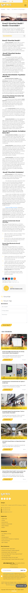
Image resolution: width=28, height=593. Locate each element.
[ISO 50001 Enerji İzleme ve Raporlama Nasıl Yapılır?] (14, 431)
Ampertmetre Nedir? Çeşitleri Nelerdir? (10, 550)
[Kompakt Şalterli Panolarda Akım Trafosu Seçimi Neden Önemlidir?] (14, 401)
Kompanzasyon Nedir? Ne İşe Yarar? (10, 557)
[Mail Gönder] (12, 1)
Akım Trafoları (5, 542)
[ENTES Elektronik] (6, 5)
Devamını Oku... (7, 359)
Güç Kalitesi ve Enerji (6, 533)
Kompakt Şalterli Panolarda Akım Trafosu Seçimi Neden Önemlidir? (13, 412)
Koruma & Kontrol (6, 540)
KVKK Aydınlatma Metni (8, 573)
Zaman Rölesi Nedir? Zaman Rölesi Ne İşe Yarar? (13, 559)
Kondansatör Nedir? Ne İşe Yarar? (9, 552)
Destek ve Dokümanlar (7, 524)
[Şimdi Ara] (9, 1)
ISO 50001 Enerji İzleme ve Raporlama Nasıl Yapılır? (13, 442)
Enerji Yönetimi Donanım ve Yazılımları (10, 539)
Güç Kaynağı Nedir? (6, 555)
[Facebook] (2, 499)
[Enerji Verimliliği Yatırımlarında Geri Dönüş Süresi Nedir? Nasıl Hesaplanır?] (14, 342)
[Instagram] (5, 499)
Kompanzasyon (5, 537)
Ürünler (3, 520)
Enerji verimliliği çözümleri (11, 207)
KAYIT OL (23, 570)
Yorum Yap (6, 325)
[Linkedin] (10, 499)
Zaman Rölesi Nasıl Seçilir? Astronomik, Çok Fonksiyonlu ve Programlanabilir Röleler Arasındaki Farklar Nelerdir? (13, 472)
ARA (26, 1)
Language (4, 1)
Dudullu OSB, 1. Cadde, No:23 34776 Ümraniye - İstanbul (13, 505)
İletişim (3, 527)
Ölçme (3, 535)
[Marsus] (14, 591)
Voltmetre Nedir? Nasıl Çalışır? (8, 548)
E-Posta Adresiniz (14, 567)
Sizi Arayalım (20, 585)
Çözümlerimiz (5, 522)
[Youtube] (7, 499)
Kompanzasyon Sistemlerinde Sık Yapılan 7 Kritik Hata (13, 382)
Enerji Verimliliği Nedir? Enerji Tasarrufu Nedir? (12, 554)
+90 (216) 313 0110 (6, 507)
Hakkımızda (4, 518)
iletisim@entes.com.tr (7, 512)
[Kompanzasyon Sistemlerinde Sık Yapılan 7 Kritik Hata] (14, 371)
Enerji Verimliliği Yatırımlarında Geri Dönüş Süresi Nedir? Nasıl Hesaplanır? (13, 352)
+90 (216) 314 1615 (6, 510)
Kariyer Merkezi (5, 525)
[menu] (25, 6)
